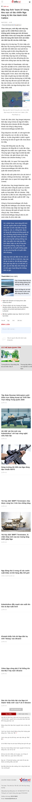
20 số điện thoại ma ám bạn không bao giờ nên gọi (16, 743)
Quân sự (5, 6)
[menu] (2, 1)
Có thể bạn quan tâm (11, 347)
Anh (13, 320)
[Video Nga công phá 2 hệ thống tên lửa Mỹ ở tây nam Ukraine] (16, 656)
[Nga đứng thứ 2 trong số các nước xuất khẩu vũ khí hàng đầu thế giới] (16, 558)
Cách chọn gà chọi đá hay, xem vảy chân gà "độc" (15, 737)
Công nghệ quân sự (8, 576)
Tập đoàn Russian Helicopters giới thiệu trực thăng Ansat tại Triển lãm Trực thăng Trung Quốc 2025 (15, 397)
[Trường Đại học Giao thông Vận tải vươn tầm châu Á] (10, 356)
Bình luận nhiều (23, 714)
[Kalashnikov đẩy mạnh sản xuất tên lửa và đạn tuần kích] (16, 592)
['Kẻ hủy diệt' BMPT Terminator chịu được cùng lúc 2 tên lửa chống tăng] (16, 488)
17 (16, 733)
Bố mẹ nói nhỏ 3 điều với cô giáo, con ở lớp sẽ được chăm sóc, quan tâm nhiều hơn (14, 755)
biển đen (20, 320)
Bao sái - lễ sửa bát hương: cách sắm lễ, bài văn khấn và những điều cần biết (15, 761)
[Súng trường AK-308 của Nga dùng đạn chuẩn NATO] (16, 454)
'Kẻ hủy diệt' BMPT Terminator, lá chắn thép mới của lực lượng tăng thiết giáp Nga (15, 537)
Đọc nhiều (9, 714)
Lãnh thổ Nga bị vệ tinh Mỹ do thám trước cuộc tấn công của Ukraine (22, 291)
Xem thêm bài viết (16, 709)
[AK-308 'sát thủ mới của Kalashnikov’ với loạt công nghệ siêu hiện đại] (16, 418)
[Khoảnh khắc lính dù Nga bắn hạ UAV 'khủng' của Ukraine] (16, 624)
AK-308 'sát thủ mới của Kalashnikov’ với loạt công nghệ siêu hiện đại (14, 433)
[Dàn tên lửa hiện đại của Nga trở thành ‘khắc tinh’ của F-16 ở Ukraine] (16, 688)
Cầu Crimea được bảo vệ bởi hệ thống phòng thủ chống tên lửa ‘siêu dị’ (23, 282)
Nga (8, 320)
